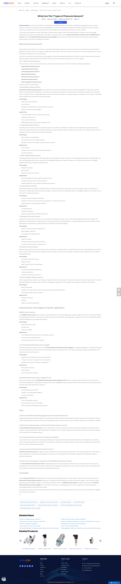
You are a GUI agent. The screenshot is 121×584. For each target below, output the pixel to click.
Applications (45, 3)
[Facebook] (20, 566)
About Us (62, 3)
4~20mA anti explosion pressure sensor (71, 505)
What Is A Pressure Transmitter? (29, 523)
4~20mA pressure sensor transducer (48, 505)
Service (54, 3)
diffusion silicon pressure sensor (28, 502)
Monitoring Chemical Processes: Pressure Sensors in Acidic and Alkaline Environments (40, 528)
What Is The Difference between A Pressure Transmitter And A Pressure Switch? (81, 521)
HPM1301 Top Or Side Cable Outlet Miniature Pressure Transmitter (92, 549)
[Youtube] (27, 566)
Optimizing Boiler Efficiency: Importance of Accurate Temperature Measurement (81, 528)
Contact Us (78, 3)
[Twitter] (25, 566)
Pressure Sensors (64, 563)
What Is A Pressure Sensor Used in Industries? (73, 519)
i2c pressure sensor (79, 502)
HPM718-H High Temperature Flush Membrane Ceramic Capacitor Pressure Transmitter (45, 549)
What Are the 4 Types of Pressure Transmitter (32, 521)
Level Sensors (64, 567)
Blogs (69, 3)
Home (19, 3)
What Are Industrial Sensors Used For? (30, 519)
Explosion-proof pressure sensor (49, 502)
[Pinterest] (32, 566)
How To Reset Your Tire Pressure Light (30, 526)
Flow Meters (63, 569)
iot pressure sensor (66, 502)
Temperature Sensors (65, 565)
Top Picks (35, 3)
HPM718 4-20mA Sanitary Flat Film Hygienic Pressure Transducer (60, 549)
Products (27, 3)
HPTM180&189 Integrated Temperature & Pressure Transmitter (29, 549)
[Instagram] (30, 566)
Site (78, 19)
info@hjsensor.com (88, 570)
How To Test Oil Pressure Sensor (70, 526)
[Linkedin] (22, 566)
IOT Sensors (63, 573)
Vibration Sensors (64, 571)
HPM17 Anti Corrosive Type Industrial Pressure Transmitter (76, 549)
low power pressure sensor (27, 505)
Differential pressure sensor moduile (30, 508)
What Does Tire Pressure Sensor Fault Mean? (73, 523)
